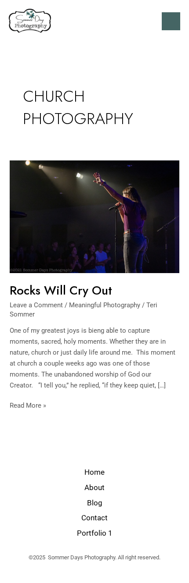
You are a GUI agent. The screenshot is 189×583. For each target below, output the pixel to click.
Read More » (28, 404)
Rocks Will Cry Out (61, 290)
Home (94, 472)
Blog (94, 502)
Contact (94, 517)
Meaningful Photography (104, 305)
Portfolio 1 (95, 533)
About (94, 487)
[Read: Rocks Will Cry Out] (94, 216)
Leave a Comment (36, 305)
